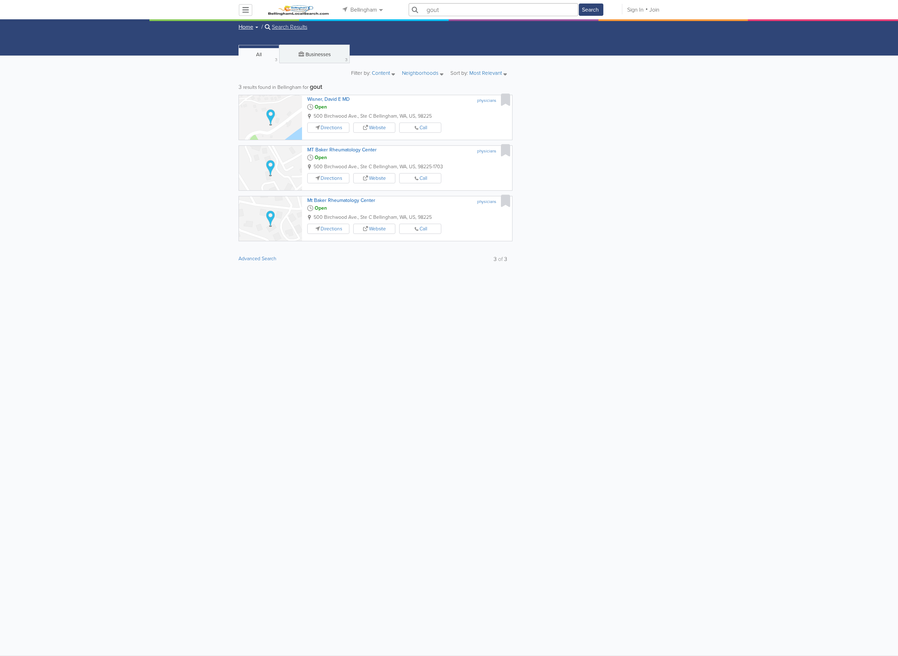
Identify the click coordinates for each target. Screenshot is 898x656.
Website (377, 127)
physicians (486, 100)
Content (381, 73)
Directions (331, 127)
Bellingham (363, 10)
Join (654, 10)
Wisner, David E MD (328, 99)
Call (423, 127)
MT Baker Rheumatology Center (342, 149)
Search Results (289, 27)
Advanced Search (257, 258)
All (266, 57)
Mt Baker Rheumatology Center (341, 200)
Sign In (635, 10)
